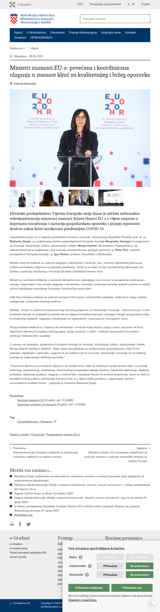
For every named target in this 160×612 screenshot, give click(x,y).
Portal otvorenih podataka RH (28, 552)
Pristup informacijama (83, 32)
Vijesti (18, 32)
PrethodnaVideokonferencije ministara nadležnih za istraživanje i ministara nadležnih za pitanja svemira (45, 452)
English (145, 4)
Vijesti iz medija (19, 434)
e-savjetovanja (19, 548)
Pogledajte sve (23, 514)
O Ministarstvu (36, 32)
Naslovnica (16, 48)
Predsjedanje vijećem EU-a (63, 434)
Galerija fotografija (25, 83)
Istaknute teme (111, 32)
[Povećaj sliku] (80, 138)
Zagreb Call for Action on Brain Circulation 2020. (44, 493)
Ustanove (20, 37)
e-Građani (16, 543)
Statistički (76, 574)
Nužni (73, 557)
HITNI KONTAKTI (41, 37)
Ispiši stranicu (12, 524)
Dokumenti (57, 32)
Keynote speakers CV (31, 400)
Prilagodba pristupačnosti (105, 4)
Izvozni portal (18, 556)
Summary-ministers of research (37, 404)
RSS (80, 4)
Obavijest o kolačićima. (82, 600)
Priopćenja (37, 434)
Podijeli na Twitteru (29, 524)
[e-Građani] (26, 4)
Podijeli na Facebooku (20, 524)
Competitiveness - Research (35, 421)
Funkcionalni (77, 566)
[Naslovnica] (45, 18)
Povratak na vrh (21, 603)
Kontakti (130, 32)
